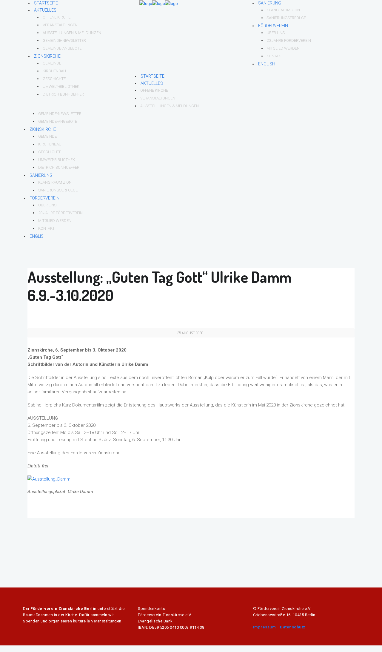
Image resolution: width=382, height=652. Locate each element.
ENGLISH (266, 64)
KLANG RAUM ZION (283, 10)
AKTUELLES (45, 10)
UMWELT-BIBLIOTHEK (61, 86)
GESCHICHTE (54, 78)
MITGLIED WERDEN (283, 48)
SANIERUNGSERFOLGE (286, 18)
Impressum (264, 627)
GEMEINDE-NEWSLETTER (64, 40)
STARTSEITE (46, 3)
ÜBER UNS (276, 32)
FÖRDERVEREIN (273, 25)
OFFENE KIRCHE (56, 17)
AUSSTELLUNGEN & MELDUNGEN (72, 32)
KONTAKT (275, 56)
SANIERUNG (269, 3)
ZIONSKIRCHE (47, 56)
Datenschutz (293, 627)
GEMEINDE (52, 63)
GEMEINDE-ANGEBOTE (62, 48)
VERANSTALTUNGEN (60, 25)
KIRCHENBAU (54, 71)
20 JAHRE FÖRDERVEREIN (289, 40)
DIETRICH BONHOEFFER (63, 94)
